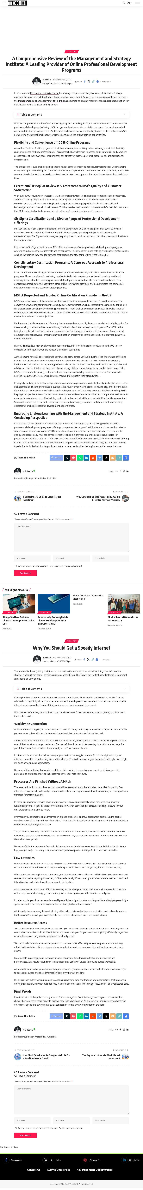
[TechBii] (18, 3)
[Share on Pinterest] (73, 458)
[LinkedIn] (127, 471)
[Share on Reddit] (93, 458)
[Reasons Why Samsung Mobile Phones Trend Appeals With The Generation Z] (54, 603)
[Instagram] (123, 471)
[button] (5, 3)
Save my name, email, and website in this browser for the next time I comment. (50, 566)
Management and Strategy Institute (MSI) (41, 100)
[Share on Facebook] (85, 81)
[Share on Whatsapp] (80, 458)
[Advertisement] (71, 26)
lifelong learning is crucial (44, 93)
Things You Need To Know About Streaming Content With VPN (18, 620)
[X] (51, 1160)
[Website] (116, 471)
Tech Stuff (72, 52)
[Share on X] (89, 81)
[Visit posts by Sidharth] (36, 81)
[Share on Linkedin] (86, 458)
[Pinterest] (91, 1160)
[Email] (113, 458)
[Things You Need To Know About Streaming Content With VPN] (19, 603)
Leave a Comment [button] (26, 1075)
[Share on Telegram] (100, 458)
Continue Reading (9, 1147)
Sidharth (47, 79)
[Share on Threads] (106, 458)
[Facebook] (120, 471)
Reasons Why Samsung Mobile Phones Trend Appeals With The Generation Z (53, 620)
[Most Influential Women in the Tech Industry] (124, 603)
